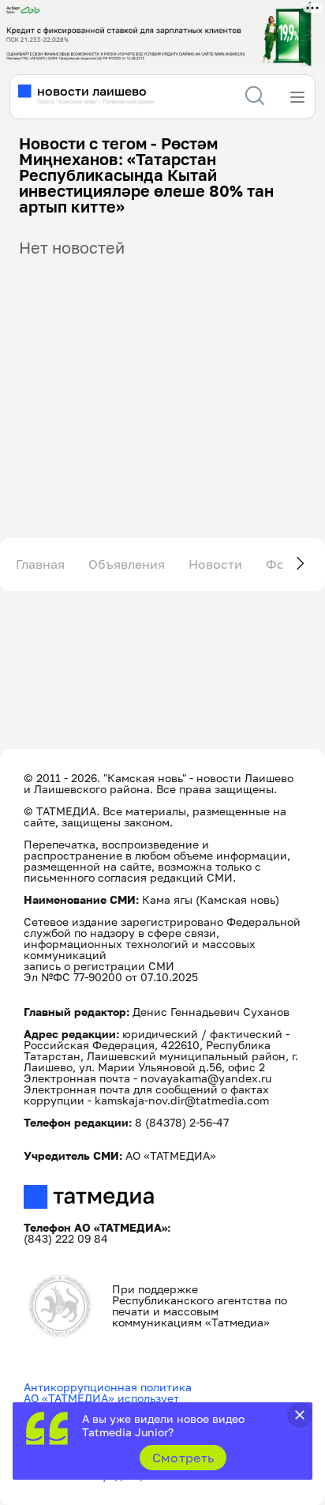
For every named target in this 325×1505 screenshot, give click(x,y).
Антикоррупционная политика (108, 1387)
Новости (215, 564)
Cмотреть (183, 1457)
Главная (40, 564)
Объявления (126, 564)
